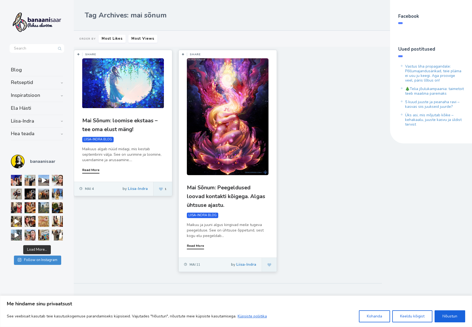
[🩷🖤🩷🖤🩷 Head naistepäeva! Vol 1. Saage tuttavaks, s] (30, 194)
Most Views (142, 38)
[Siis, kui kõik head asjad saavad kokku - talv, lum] (57, 194)
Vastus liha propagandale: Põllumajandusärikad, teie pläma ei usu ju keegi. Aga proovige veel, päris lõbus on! (433, 73)
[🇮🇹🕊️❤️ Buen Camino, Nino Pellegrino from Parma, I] (43, 194)
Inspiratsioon (25, 95)
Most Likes (112, 38)
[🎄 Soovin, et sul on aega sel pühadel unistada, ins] (30, 207)
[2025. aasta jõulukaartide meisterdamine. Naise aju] (16, 221)
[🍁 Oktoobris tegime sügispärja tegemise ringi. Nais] (30, 221)
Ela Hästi (21, 108)
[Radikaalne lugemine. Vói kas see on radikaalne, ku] (57, 180)
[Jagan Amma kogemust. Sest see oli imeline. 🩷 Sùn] (57, 235)
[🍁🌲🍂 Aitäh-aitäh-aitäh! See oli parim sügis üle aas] (57, 221)
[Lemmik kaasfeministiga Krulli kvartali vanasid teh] (43, 235)
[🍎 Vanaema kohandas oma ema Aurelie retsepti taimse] (43, 221)
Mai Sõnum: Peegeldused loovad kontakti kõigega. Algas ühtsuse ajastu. (226, 196)
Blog (16, 69)
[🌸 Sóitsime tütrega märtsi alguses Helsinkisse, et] (43, 180)
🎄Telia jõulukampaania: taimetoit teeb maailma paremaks (434, 91)
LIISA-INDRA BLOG (98, 139)
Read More (90, 170)
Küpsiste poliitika (252, 316)
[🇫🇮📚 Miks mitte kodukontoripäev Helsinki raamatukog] (30, 180)
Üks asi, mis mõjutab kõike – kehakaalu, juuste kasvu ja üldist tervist (433, 119)
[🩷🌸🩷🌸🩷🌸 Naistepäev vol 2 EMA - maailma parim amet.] (16, 194)
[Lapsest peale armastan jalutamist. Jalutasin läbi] (16, 235)
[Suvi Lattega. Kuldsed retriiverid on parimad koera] (30, 235)
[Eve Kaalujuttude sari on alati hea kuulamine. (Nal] (16, 180)
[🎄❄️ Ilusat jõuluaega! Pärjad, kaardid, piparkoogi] (57, 207)
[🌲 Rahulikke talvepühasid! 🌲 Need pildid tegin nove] (43, 207)
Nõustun (449, 316)
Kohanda (374, 316)
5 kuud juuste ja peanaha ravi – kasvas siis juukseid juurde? (432, 104)
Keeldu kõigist (412, 316)
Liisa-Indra (22, 121)
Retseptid (22, 82)
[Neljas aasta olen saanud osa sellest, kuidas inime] (16, 207)
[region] (236, 311)
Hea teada (22, 133)
